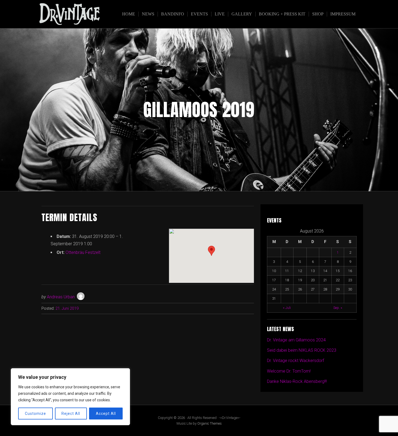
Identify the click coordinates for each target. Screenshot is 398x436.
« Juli (287, 308)
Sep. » (337, 308)
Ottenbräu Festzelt (83, 252)
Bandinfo (172, 14)
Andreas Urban (61, 296)
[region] (70, 396)
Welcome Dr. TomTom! (289, 371)
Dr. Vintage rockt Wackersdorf (295, 360)
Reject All (70, 413)
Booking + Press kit (282, 14)
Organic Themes (209, 423)
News (148, 14)
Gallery (241, 14)
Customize (35, 413)
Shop (318, 14)
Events (199, 14)
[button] (211, 251)
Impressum (342, 14)
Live (220, 14)
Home (128, 14)
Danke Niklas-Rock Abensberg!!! (297, 381)
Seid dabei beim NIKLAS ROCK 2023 (301, 350)
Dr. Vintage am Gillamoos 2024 (296, 340)
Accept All (106, 413)
